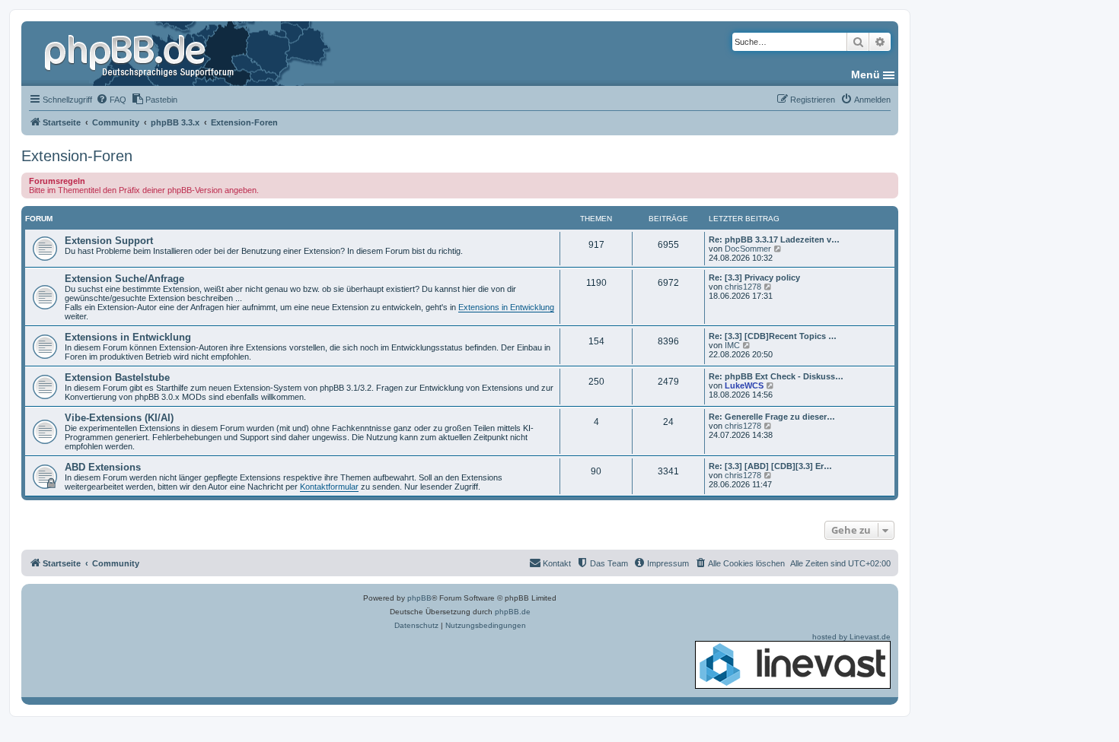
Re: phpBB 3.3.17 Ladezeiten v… (774, 239)
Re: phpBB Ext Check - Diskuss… (776, 376)
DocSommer (748, 248)
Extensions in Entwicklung (506, 307)
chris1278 (743, 286)
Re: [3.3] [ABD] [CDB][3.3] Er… (770, 466)
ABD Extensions (103, 467)
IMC (732, 345)
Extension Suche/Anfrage (124, 278)
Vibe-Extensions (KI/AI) (119, 417)
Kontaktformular (329, 486)
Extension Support (109, 240)
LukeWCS (744, 385)
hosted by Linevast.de (851, 637)
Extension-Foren (76, 155)
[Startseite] (141, 53)
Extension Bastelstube (117, 377)
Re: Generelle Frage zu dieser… (772, 416)
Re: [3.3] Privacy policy (754, 277)
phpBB (419, 598)
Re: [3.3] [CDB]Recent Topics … (773, 336)
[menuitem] (111, 99)
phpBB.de (513, 611)
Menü (865, 74)
